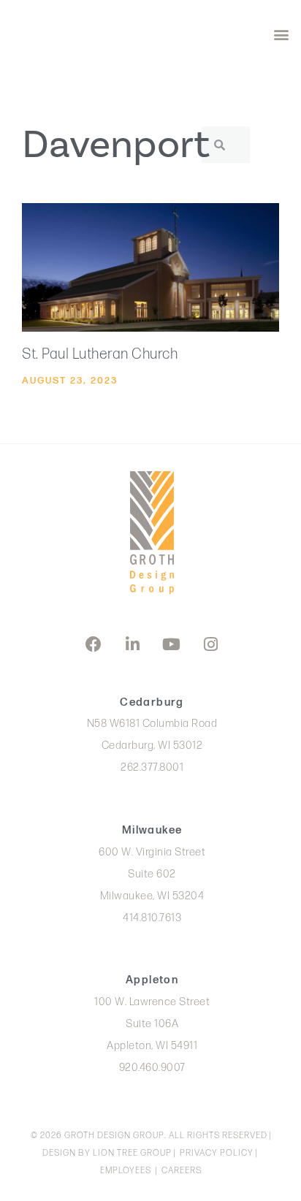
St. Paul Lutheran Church (100, 354)
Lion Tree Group (132, 1153)
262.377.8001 (152, 767)
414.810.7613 (152, 918)
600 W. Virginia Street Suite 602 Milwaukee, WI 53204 (152, 874)
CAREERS (181, 1170)
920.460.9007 (152, 1067)
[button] (282, 34)
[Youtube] (171, 644)
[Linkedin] (132, 644)
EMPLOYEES (125, 1170)
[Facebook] (93, 644)
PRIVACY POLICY (217, 1153)
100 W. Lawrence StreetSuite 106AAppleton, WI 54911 (152, 1024)
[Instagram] (210, 644)
